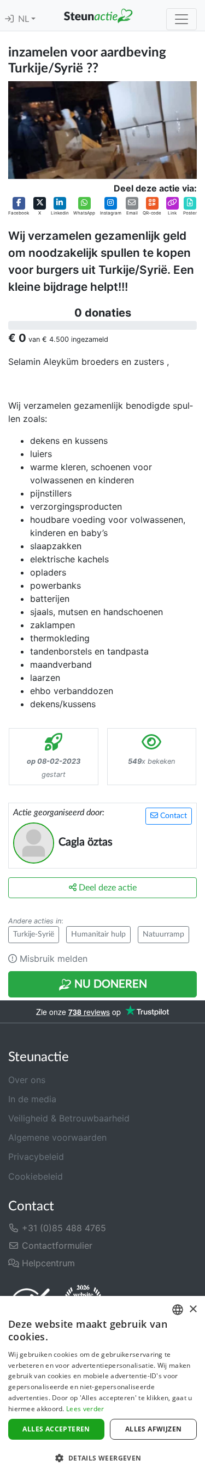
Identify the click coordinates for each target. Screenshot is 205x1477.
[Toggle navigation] (181, 19)
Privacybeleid (36, 1156)
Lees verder (85, 1408)
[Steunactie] (98, 15)
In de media (32, 1098)
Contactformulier (55, 1245)
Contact (172, 816)
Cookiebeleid (35, 1176)
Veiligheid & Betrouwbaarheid (69, 1118)
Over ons (26, 1079)
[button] (18, 206)
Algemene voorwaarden (57, 1137)
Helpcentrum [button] (47, 1263)
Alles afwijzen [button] (153, 1429)
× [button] (193, 1309)
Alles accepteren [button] (56, 1429)
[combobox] (177, 1309)
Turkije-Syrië (33, 934)
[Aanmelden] (9, 19)
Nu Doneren (109, 984)
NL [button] (24, 19)
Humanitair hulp (98, 934)
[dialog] (102, 1386)
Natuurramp (163, 934)
